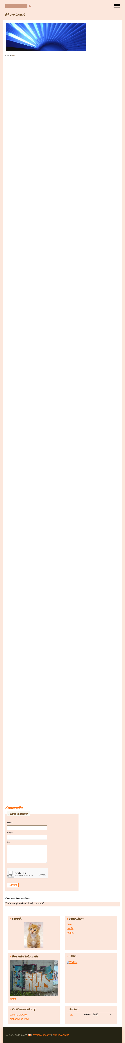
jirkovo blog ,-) (15, 14)
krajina (70, 932)
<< (71, 1014)
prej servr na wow (19, 1019)
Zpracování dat (60, 1035)
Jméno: (10, 823)
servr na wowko (18, 1014)
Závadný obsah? (41, 1035)
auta (69, 924)
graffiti (70, 928)
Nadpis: (10, 832)
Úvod (7, 55)
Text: (9, 842)
